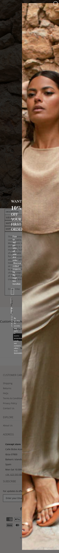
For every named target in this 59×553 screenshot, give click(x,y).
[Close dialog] (55, 3)
